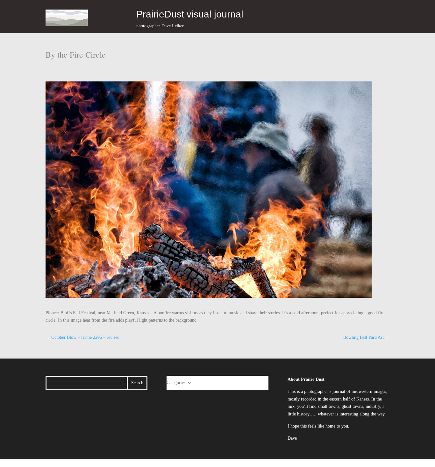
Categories (176, 382)
